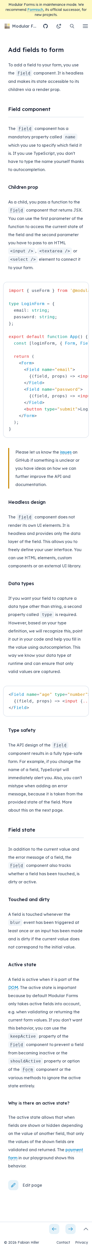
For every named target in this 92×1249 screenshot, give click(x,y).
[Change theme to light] (58, 26)
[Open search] (72, 26)
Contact (63, 1242)
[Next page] (70, 1229)
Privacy (81, 1242)
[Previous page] (54, 1229)
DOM (13, 987)
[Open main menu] (85, 26)
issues (66, 452)
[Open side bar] (86, 1229)
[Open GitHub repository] (45, 26)
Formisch (35, 9)
